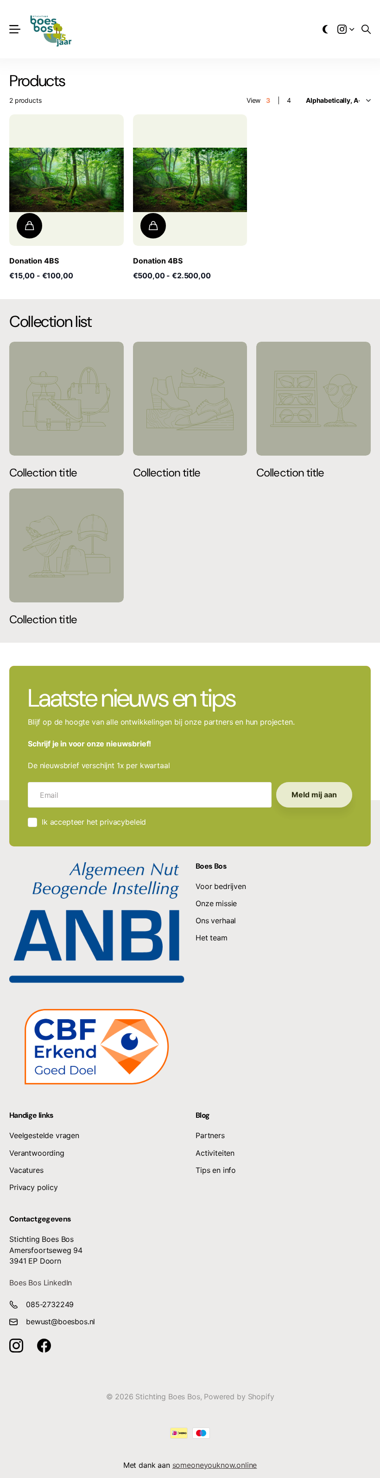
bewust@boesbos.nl (60, 1321)
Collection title (43, 472)
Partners (210, 1135)
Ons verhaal (216, 920)
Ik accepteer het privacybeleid (94, 822)
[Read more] (345, 29)
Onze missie (216, 903)
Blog (202, 1115)
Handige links (31, 1115)
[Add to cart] (29, 225)
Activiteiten (215, 1153)
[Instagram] (16, 1346)
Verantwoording (36, 1153)
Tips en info (216, 1170)
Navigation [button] (14, 29)
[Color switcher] (325, 29)
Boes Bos (211, 866)
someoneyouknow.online (214, 1465)
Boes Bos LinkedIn (40, 1282)
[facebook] (44, 1346)
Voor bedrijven (221, 886)
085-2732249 (50, 1304)
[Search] (366, 29)
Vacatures (26, 1170)
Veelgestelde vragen (44, 1135)
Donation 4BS (34, 260)
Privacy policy (33, 1187)
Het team (212, 937)
